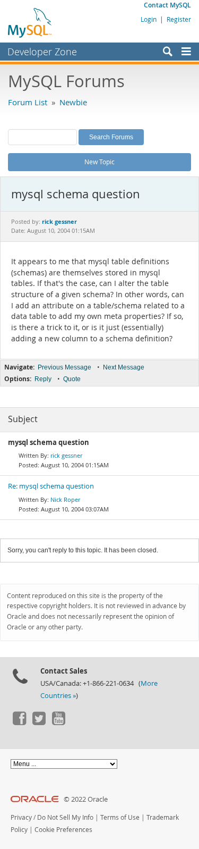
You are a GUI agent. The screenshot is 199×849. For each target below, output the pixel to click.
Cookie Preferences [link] (63, 830)
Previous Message (64, 367)
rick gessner (66, 455)
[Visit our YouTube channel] (58, 722)
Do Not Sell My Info (65, 817)
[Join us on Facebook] (19, 722)
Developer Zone (42, 51)
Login (149, 19)
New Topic (99, 161)
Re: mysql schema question (51, 486)
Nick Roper (65, 499)
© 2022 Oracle (86, 799)
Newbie (73, 102)
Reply (42, 379)
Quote (72, 379)
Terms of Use (120, 817)
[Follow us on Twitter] (38, 722)
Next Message (123, 367)
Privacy (21, 817)
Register (179, 19)
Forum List (27, 102)
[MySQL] (30, 22)
